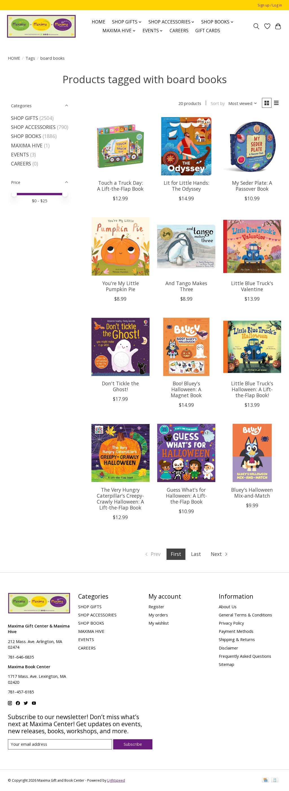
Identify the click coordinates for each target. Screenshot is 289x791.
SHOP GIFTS (24, 118)
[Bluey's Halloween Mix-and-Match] (252, 453)
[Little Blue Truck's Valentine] (252, 246)
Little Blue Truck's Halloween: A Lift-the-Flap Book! (252, 389)
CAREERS (179, 31)
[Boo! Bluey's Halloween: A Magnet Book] (186, 347)
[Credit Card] (265, 780)
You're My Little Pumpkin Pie (120, 286)
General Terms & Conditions (245, 615)
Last (196, 554)
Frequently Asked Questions (245, 656)
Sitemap (226, 664)
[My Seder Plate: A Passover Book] (252, 146)
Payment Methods (236, 631)
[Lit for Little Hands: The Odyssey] (186, 146)
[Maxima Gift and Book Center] (41, 26)
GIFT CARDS (207, 31)
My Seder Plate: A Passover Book (252, 185)
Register (156, 606)
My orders (158, 615)
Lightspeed (116, 780)
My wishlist (158, 623)
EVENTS (20, 154)
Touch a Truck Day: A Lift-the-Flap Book (120, 185)
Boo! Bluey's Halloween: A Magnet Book (186, 389)
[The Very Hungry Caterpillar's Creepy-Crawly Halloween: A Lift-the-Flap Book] (120, 453)
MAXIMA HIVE (27, 145)
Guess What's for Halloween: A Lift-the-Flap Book (186, 495)
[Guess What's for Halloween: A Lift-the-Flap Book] (186, 453)
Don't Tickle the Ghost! (120, 386)
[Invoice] (274, 780)
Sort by (218, 103)
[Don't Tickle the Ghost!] (120, 347)
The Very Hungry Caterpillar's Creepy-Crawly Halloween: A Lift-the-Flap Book (120, 498)
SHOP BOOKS (26, 136)
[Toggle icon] (256, 26)
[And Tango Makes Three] (186, 246)
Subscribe (133, 744)
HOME (98, 22)
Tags (30, 58)
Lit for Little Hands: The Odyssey (186, 185)
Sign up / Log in (270, 5)
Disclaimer (228, 648)
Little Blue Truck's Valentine (252, 286)
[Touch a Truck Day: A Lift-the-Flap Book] (120, 146)
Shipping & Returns (237, 639)
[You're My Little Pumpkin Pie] (120, 246)
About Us (228, 606)
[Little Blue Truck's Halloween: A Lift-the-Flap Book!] (252, 347)
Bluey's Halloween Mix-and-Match (252, 492)
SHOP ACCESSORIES (33, 127)
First (176, 554)
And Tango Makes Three (186, 286)
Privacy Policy (231, 623)
